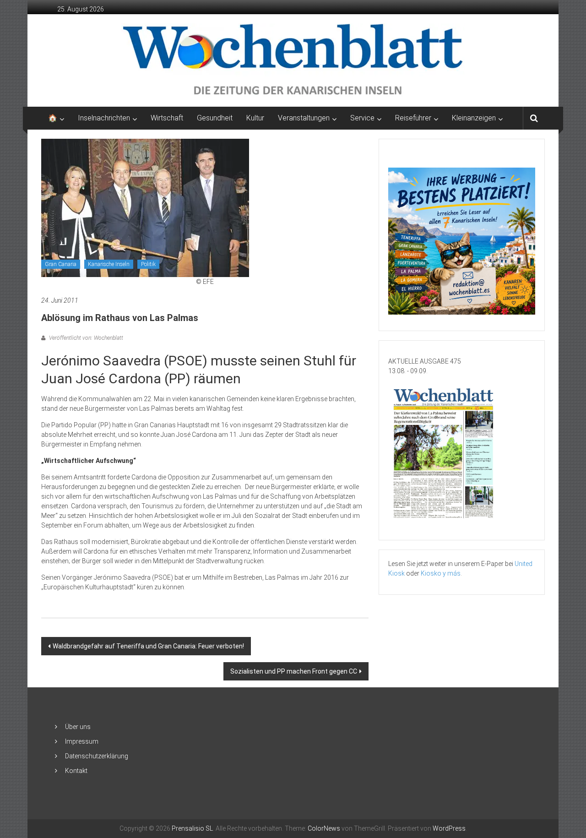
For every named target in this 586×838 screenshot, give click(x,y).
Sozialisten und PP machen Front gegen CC (293, 671)
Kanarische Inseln (109, 264)
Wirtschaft (167, 118)
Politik (148, 264)
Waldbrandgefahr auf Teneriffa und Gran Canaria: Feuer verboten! (148, 646)
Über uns (78, 726)
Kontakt (76, 770)
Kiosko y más (441, 573)
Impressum (81, 741)
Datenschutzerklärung (96, 756)
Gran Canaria (60, 264)
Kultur (255, 118)
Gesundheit (215, 118)
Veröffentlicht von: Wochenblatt (85, 338)
